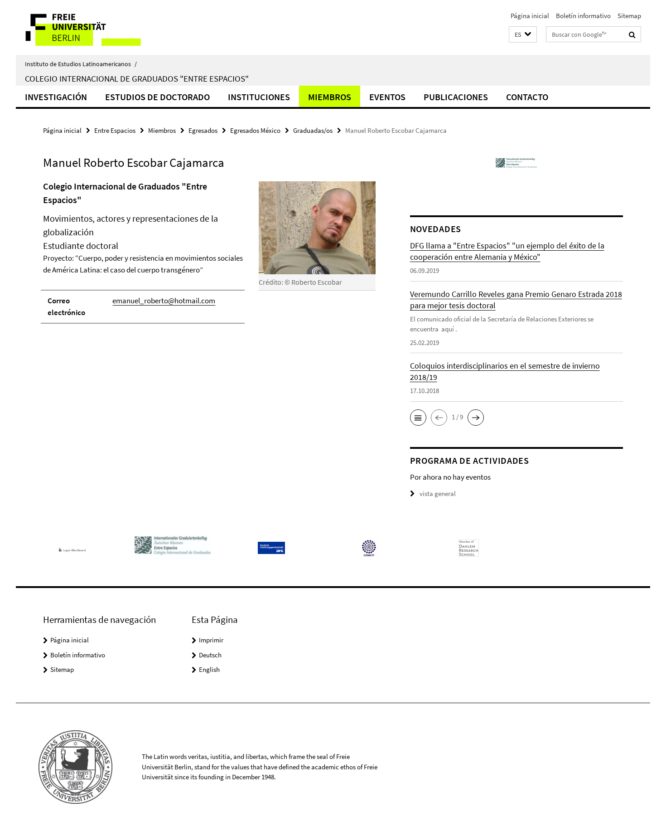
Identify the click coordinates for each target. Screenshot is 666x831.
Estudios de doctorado (157, 96)
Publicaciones (456, 96)
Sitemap (629, 15)
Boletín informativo (583, 15)
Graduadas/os (313, 130)
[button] (523, 34)
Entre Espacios (114, 130)
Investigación (56, 96)
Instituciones (259, 96)
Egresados (202, 130)
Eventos (387, 96)
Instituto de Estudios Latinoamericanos (81, 64)
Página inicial (530, 15)
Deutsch (210, 655)
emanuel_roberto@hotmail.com (163, 301)
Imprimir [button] (211, 640)
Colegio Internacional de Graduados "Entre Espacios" (137, 78)
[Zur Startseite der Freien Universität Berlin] (92, 27)
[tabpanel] (209, 256)
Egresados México (255, 130)
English (209, 669)
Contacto (527, 96)
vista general (438, 493)
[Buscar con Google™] (632, 34)
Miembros (329, 96)
